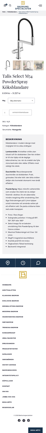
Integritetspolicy (10, 375)
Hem (4, 12)
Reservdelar (8, 407)
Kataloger (7, 354)
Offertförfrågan (20, 112)
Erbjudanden (8, 343)
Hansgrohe (16, 129)
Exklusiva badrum (10, 301)
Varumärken (8, 359)
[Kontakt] (38, 262)
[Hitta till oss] (7, 262)
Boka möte (35, 430)
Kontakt (6, 386)
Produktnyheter (10, 349)
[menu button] (41, 5)
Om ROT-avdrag (9, 365)
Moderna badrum (10, 311)
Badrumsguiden (9, 370)
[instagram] (23, 420)
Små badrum (7, 322)
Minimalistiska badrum (12, 306)
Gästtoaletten (9, 290)
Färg (3, 100)
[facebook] (19, 420)
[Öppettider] (23, 262)
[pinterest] (28, 420)
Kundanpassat (8, 333)
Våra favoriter (9, 338)
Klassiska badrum (10, 295)
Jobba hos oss (8, 397)
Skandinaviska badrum (12, 317)
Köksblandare (12, 12)
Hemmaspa (6, 285)
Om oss (5, 391)
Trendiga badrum (10, 327)
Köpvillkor (7, 381)
